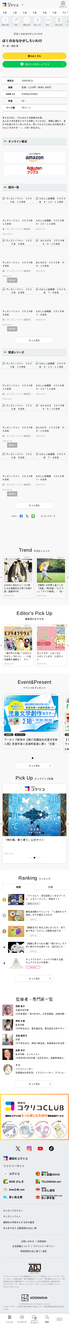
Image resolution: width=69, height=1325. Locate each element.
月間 (50, 887)
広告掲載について (21, 1246)
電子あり (12, 280)
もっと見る (34, 978)
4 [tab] (37, 857)
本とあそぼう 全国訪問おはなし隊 (20, 1227)
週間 (18, 887)
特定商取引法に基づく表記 (34, 1251)
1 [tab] (29, 857)
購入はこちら (34, 55)
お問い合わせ (27, 1241)
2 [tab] (32, 857)
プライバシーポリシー (44, 1246)
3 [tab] (34, 857)
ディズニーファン (11, 1216)
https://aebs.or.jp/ (11, 1286)
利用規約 (42, 1241)
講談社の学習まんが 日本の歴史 (18, 1222)
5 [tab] (39, 857)
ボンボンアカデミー (13, 1210)
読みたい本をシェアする (37, 64)
